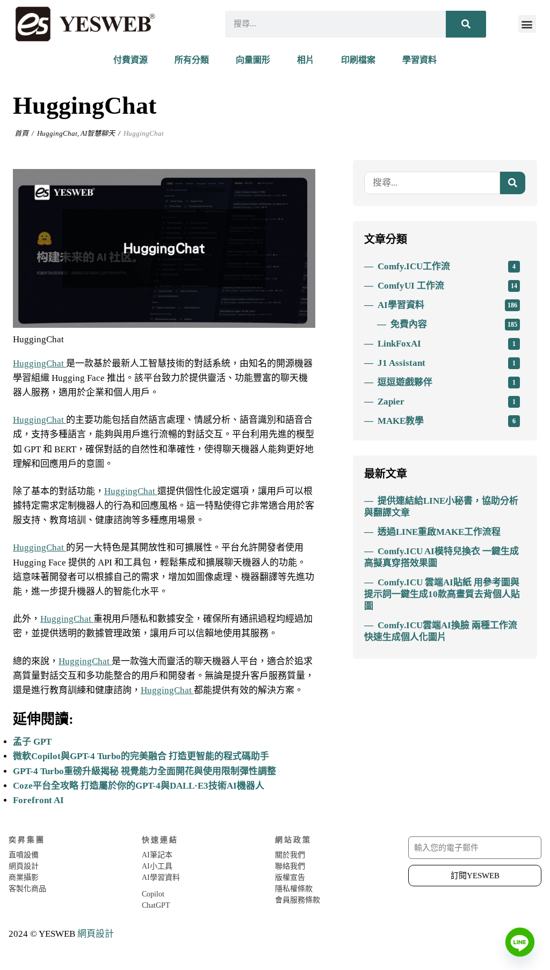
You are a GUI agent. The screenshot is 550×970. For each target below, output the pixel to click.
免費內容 (453, 324)
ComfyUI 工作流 (447, 286)
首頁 (21, 133)
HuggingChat (57, 133)
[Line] (519, 942)
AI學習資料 (447, 305)
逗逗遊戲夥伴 (447, 382)
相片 (305, 59)
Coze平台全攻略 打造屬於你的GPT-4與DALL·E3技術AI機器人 (138, 786)
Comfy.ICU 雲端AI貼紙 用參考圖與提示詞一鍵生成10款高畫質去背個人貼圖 (442, 594)
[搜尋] (466, 24)
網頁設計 (95, 934)
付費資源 (130, 59)
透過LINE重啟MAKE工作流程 (439, 532)
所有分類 (192, 59)
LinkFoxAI (447, 344)
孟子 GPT (32, 742)
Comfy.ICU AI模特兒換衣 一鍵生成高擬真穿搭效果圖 (441, 557)
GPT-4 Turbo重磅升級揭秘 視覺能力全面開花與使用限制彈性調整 (144, 771)
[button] (527, 24)
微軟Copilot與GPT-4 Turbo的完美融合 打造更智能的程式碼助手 (141, 756)
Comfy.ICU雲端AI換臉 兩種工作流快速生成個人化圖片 (440, 631)
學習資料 (419, 59)
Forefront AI (38, 800)
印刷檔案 (358, 59)
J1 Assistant (447, 363)
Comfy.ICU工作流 (447, 266)
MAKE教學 (447, 421)
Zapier (447, 401)
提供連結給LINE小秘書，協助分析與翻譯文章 (441, 507)
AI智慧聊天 (98, 133)
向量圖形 (253, 59)
